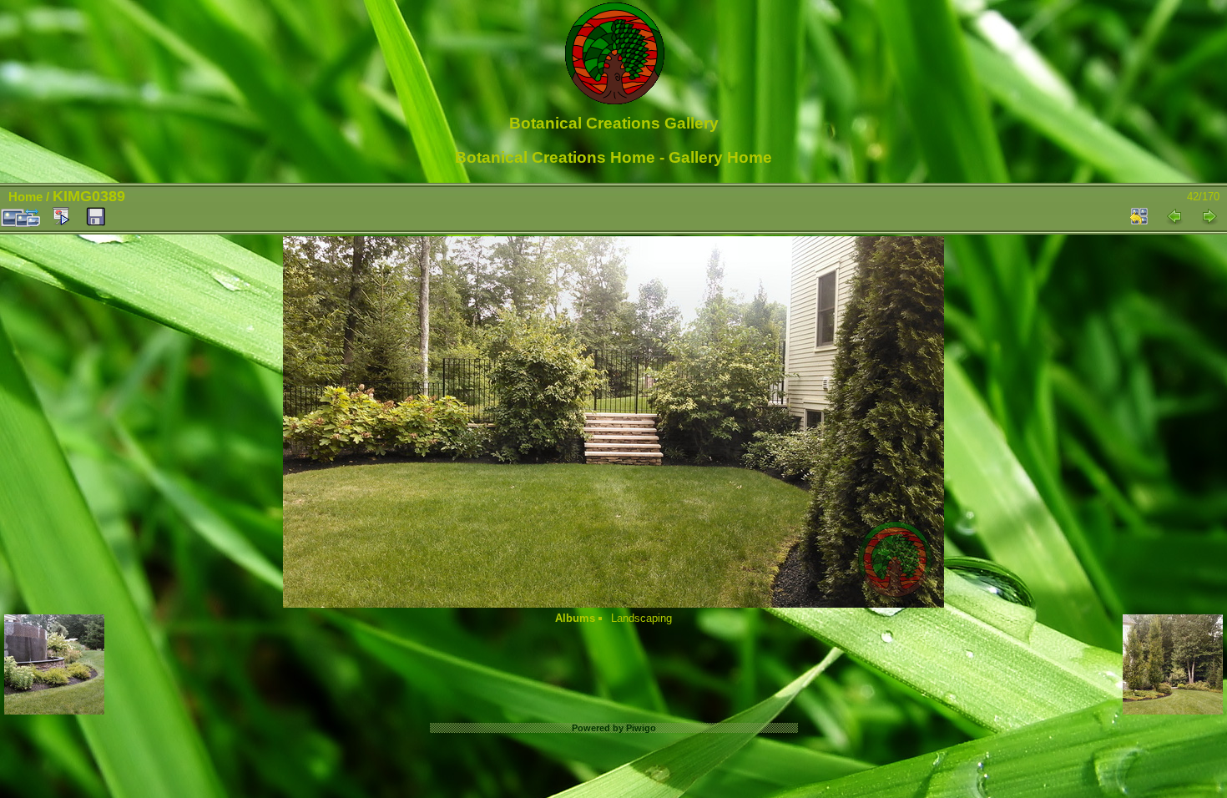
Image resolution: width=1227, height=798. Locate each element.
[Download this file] (96, 217)
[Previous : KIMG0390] (1174, 216)
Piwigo (641, 728)
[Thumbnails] (1139, 216)
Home (25, 196)
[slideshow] (60, 216)
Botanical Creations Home (555, 157)
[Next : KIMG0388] (1209, 216)
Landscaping (641, 618)
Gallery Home (720, 157)
